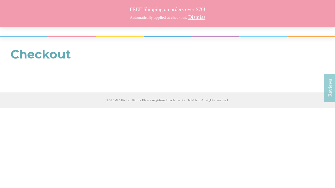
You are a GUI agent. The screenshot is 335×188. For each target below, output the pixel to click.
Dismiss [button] (196, 17)
